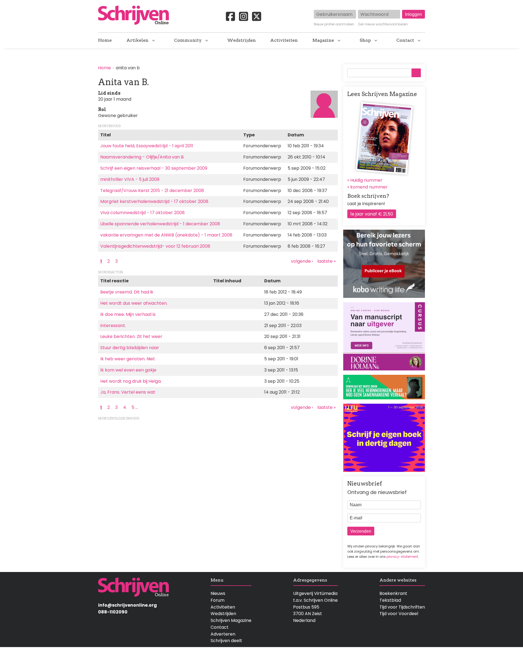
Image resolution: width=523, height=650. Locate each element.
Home (105, 40)
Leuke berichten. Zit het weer (131, 336)
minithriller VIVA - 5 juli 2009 (129, 179)
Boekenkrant (393, 593)
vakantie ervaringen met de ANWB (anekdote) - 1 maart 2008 (166, 235)
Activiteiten (284, 40)
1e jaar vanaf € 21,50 (371, 214)
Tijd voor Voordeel (398, 613)
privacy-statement (402, 556)
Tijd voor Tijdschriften (402, 607)
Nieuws (218, 593)
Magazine (323, 40)
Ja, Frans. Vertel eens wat (127, 392)
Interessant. (113, 325)
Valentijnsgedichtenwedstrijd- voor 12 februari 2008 (155, 246)
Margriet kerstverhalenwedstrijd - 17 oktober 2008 (154, 201)
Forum (217, 600)
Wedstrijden (241, 40)
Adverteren (223, 634)
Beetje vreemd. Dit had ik (126, 292)
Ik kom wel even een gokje (128, 370)
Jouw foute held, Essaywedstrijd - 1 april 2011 (146, 146)
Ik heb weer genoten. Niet (127, 359)
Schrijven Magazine (231, 620)
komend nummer (369, 187)
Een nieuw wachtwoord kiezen (383, 24)
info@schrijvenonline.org (127, 605)
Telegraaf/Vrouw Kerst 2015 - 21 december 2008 (152, 190)
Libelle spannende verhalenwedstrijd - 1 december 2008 (160, 224)
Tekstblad (390, 600)
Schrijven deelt (226, 640)
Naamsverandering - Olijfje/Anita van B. (142, 157)
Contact (405, 40)
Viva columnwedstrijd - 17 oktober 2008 (142, 212)
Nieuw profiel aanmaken (334, 24)
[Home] (135, 15)
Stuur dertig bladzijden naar (129, 348)
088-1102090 (112, 612)
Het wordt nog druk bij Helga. (131, 381)
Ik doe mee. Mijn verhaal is (128, 314)
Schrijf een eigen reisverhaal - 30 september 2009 (153, 168)
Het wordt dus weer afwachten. (134, 303)
